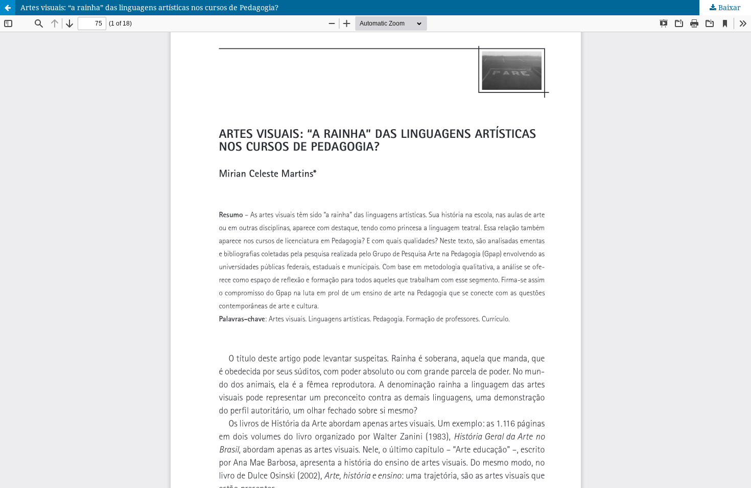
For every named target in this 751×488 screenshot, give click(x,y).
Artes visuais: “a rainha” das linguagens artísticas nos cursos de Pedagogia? (149, 7)
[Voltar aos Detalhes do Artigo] (7, 7)
